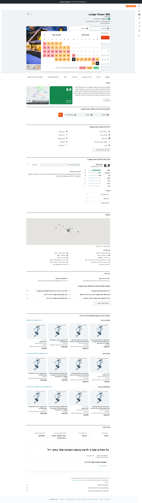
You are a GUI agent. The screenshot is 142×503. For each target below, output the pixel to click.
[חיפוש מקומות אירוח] (139, 14)
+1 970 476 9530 (105, 23)
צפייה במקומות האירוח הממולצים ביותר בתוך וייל (39, 386)
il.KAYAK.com (107, 499)
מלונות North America (93, 499)
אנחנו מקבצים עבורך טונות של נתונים (98, 488)
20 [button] (81, 55)
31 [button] (93, 63)
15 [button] (73, 51)
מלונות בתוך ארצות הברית (81, 499)
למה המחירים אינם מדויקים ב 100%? (98, 491)
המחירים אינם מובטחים (77, 480)
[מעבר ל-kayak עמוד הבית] (131, 6)
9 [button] (97, 51)
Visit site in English (65, 2)
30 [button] (97, 63)
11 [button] (89, 51)
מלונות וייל (61, 499)
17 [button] (93, 55)
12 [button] (85, 51)
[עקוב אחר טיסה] (139, 26)
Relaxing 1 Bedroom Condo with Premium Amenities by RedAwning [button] (79, 340)
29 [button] (73, 59)
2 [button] (97, 47)
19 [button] (85, 55)
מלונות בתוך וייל (102, 466)
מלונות (101, 499)
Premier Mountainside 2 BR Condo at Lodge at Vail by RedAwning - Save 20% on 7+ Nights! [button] (100, 341)
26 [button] (85, 59)
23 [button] (97, 59)
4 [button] (89, 47)
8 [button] (73, 47)
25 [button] (89, 59)
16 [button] (97, 55)
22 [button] (73, 55)
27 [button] (81, 59)
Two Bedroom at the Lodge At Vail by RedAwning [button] (58, 340)
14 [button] (77, 51)
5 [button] (85, 47)
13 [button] (81, 51)
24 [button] (93, 59)
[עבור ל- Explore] (139, 22)
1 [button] (73, 43)
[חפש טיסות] (139, 11)
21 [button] (77, 55)
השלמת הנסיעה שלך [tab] (102, 456)
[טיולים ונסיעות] (139, 30)
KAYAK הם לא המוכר (102, 485)
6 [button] (81, 47)
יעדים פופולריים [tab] (90, 456)
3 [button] (93, 47)
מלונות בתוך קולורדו (70, 499)
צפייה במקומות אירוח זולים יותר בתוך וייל (37, 353)
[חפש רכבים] (139, 18)
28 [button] (77, 59)
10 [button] (93, 51)
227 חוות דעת (97, 19)
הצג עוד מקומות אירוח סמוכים (34, 320)
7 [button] (77, 47)
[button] (2, 2)
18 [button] (89, 55)
